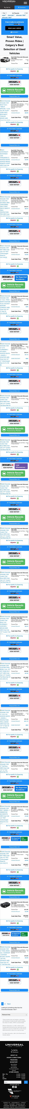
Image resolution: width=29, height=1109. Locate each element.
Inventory (14, 1062)
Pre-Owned (13, 1066)
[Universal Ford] (9, 1)
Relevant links (6, 1015)
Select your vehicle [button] (14, 28)
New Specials (14, 1067)
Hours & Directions (14, 1057)
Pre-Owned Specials (14, 1069)
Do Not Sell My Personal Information (14, 1104)
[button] (14, 70)
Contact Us (6, 1102)
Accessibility (16, 1102)
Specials (14, 1070)
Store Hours (14, 1072)
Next (9, 1004)
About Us (13, 1055)
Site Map (12, 1104)
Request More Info (14, 96)
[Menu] (25, 3)
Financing (13, 1060)
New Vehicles (14, 1064)
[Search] (26, 1082)
